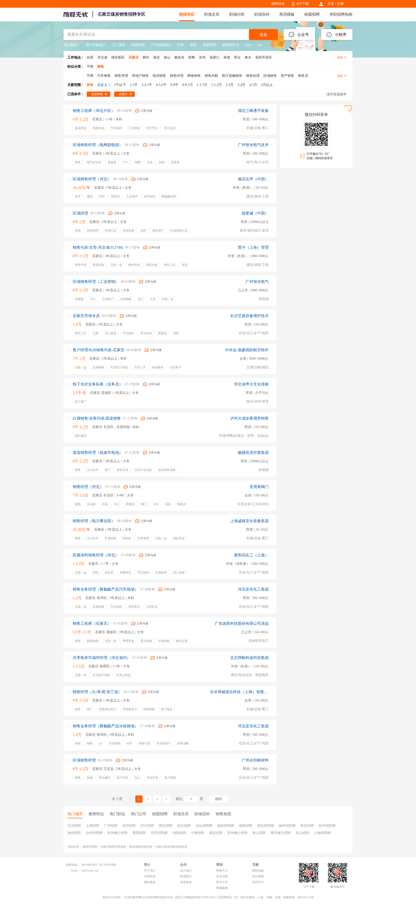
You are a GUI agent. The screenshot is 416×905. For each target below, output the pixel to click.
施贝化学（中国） (253, 179)
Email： (75, 870)
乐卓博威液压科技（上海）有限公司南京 (239, 692)
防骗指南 (222, 888)
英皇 (193, 45)
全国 (89, 57)
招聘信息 (278, 4)
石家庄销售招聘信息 (113, 846)
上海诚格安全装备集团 (249, 521)
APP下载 (302, 4)
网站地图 (258, 870)
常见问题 (222, 876)
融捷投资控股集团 (253, 452)
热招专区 (187, 14)
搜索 (263, 35)
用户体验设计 (96, 45)
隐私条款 (150, 882)
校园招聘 (312, 14)
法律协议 (150, 876)
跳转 (218, 799)
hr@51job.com (89, 870)
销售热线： (73, 864)
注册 (340, 4)
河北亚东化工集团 (253, 589)
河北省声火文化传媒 (251, 384)
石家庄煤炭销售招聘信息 (171, 846)
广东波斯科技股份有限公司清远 (242, 623)
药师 (180, 45)
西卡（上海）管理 (253, 247)
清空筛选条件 (336, 94)
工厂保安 (118, 45)
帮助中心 (222, 870)
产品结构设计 (161, 45)
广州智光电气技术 (253, 145)
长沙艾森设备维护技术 (249, 316)
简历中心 (258, 882)
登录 (330, 4)
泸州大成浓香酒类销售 (249, 418)
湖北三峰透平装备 (253, 111)
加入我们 (186, 870)
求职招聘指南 (340, 14)
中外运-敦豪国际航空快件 (247, 350)
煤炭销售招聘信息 (140, 846)
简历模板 (287, 14)
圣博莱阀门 (259, 487)
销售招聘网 (90, 846)
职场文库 (212, 14)
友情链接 (186, 882)
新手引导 (222, 882)
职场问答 (237, 14)
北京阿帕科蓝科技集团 (249, 658)
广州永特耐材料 (255, 760)
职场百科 (262, 14)
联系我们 (186, 876)
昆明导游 (209, 45)
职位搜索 (258, 876)
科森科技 (138, 45)
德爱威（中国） (255, 213)
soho (248, 45)
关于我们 (150, 870)
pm (259, 45)
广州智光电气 (257, 282)
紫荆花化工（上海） (251, 555)
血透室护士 (230, 45)
